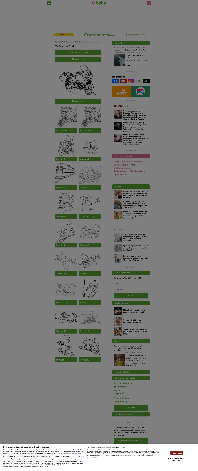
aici (77, 461)
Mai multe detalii (76, 453)
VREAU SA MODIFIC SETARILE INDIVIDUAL (176, 459)
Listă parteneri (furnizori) (93, 457)
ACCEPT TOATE (177, 453)
